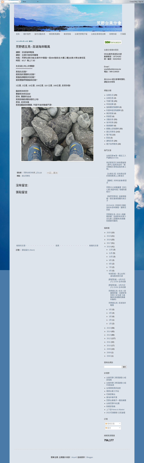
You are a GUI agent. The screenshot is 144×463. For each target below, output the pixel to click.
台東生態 (110, 98)
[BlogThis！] (50, 173)
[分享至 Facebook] (54, 173)
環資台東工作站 (112, 391)
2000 (109, 356)
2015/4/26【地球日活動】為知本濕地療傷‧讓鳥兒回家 (116, 207)
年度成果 (110, 104)
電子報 (109, 135)
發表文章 (111, 424)
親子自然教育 (111, 144)
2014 (109, 331)
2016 (109, 247)
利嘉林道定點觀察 (113, 110)
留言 (109, 428)
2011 (109, 342)
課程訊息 (110, 141)
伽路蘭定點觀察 (112, 107)
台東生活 (110, 95)
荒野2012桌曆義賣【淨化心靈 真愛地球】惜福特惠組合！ (116, 189)
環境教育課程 (54, 34)
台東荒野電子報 (81, 34)
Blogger (90, 457)
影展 (108, 138)
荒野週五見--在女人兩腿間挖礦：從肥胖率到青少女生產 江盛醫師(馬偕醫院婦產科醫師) (117, 295)
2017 (109, 243)
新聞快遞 (113, 34)
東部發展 (67, 34)
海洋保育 (110, 122)
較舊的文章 (93, 246)
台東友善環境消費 (98, 34)
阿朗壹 (109, 116)
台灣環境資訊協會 (113, 388)
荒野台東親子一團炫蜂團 (116, 400)
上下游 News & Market (115, 410)
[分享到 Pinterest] (56, 173)
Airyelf (74, 457)
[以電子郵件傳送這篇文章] (48, 173)
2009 (109, 349)
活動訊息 (110, 119)
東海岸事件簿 (111, 397)
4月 (110, 313)
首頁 (18, 34)
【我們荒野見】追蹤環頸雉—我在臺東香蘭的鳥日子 (116, 198)
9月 (110, 260)
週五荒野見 (26, 176)
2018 (109, 240)
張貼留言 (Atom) (28, 250)
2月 (110, 320)
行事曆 (123, 34)
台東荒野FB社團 (112, 403)
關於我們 (27, 34)
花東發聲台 (110, 394)
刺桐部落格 (110, 406)
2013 (109, 335)
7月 (110, 267)
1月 (110, 324)
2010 (109, 346)
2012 (109, 338)
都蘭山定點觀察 (112, 129)
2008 (109, 352)
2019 (109, 236)
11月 (111, 253)
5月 (110, 310)
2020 (109, 233)
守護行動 (110, 101)
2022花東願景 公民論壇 (115, 413)
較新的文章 (20, 246)
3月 (110, 316)
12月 (111, 250)
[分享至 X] (52, 173)
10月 (111, 257)
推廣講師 (110, 126)
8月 (110, 264)
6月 (110, 271)
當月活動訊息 (39, 34)
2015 (109, 328)
